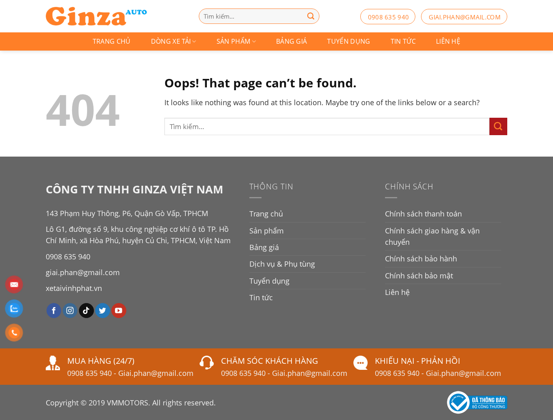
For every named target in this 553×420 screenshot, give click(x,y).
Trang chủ (112, 41)
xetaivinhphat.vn (74, 288)
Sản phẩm (234, 41)
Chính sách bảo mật (419, 275)
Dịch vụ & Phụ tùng (282, 264)
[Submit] (498, 126)
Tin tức (403, 41)
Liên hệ (448, 41)
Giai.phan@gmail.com (156, 373)
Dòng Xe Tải (171, 41)
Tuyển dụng (348, 41)
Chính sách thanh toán (423, 213)
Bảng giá (291, 41)
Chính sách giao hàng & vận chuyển (432, 236)
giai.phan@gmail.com (465, 17)
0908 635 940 (388, 17)
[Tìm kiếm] (311, 15)
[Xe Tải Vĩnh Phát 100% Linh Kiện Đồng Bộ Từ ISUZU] (96, 16)
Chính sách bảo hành (421, 258)
